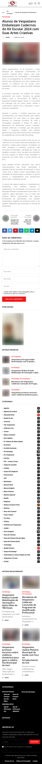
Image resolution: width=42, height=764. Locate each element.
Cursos (21, 431)
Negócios (21, 501)
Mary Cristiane (21, 491)
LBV (21, 478)
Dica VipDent (21, 438)
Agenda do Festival (21, 411)
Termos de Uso (9, 761)
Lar (3, 12)
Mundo (21, 498)
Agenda (21, 408)
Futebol (21, 468)
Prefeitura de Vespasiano (21, 525)
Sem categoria (21, 531)
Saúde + (21, 528)
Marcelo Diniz (21, 485)
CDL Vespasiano (21, 425)
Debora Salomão (21, 435)
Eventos (21, 458)
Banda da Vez (21, 418)
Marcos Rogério (21, 488)
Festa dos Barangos (28, 692)
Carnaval (21, 421)
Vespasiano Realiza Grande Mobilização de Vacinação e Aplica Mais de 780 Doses (25, 372)
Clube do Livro (21, 428)
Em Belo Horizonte (21, 448)
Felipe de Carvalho (21, 465)
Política (21, 521)
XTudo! (21, 561)
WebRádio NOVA (7, 704)
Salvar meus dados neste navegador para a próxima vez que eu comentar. (19, 293)
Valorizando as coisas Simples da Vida (21, 555)
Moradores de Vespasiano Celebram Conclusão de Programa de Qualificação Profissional (25, 383)
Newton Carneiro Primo (21, 505)
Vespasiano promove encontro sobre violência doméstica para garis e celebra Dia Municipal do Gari (24, 395)
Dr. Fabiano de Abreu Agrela (21, 441)
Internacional (21, 475)
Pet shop (21, 518)
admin (8, 37)
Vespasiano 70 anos (21, 558)
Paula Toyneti (21, 515)
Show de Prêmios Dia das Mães (21, 538)
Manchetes (21, 481)
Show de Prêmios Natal (21, 541)
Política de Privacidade (23, 761)
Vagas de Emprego (21, 551)
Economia (21, 445)
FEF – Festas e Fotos (21, 461)
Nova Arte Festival (21, 511)
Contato (35, 761)
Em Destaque (6, 17)
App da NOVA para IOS (7, 709)
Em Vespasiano (16, 356)
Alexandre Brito (21, 415)
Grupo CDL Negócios (21, 471)
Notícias (21, 508)
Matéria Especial (21, 495)
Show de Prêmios (21, 535)
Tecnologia (21, 545)
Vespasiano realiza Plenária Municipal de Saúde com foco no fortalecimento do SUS (30, 655)
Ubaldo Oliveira (21, 548)
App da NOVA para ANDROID (16, 709)
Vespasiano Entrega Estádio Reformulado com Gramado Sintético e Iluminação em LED (23, 361)
